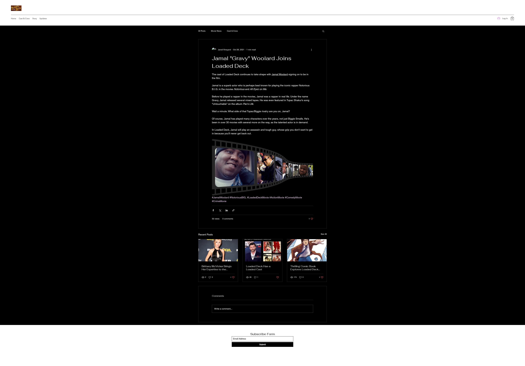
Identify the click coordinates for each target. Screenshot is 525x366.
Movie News (216, 31)
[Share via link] (233, 210)
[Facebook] (492, 18)
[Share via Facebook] (213, 210)
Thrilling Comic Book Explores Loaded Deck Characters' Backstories (305, 268)
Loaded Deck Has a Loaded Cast (258, 268)
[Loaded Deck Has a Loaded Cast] (262, 250)
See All (324, 234)
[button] (512, 18)
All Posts (201, 31)
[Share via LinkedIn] (226, 210)
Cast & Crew (232, 31)
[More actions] (311, 49)
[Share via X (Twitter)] (220, 210)
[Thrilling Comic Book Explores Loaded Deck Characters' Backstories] (307, 250)
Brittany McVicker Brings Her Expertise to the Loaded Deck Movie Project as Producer (217, 268)
